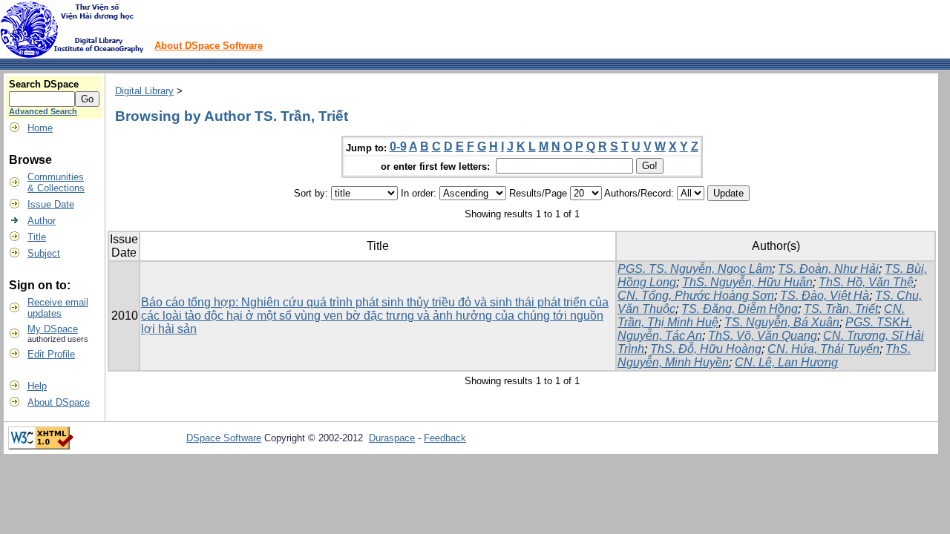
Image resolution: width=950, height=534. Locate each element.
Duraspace (392, 438)
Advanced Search (43, 111)
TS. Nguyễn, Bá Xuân (781, 322)
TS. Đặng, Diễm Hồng (739, 309)
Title (36, 237)
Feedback (445, 438)
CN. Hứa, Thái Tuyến (823, 349)
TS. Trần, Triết (841, 309)
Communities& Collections (56, 182)
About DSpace (58, 402)
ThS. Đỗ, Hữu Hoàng (705, 349)
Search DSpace (44, 84)
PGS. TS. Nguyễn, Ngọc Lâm (695, 269)
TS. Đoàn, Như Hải (828, 269)
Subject (43, 253)
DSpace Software (223, 438)
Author (41, 220)
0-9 (398, 146)
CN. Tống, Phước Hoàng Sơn (696, 295)
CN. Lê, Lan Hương (786, 362)
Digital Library (144, 90)
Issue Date (50, 204)
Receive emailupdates (57, 308)
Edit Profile (51, 354)
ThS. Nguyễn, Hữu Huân (747, 282)
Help (37, 386)
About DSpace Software (208, 45)
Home (40, 128)
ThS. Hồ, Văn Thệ (866, 282)
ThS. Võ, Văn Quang (762, 335)
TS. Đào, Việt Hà (824, 295)
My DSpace (52, 328)
